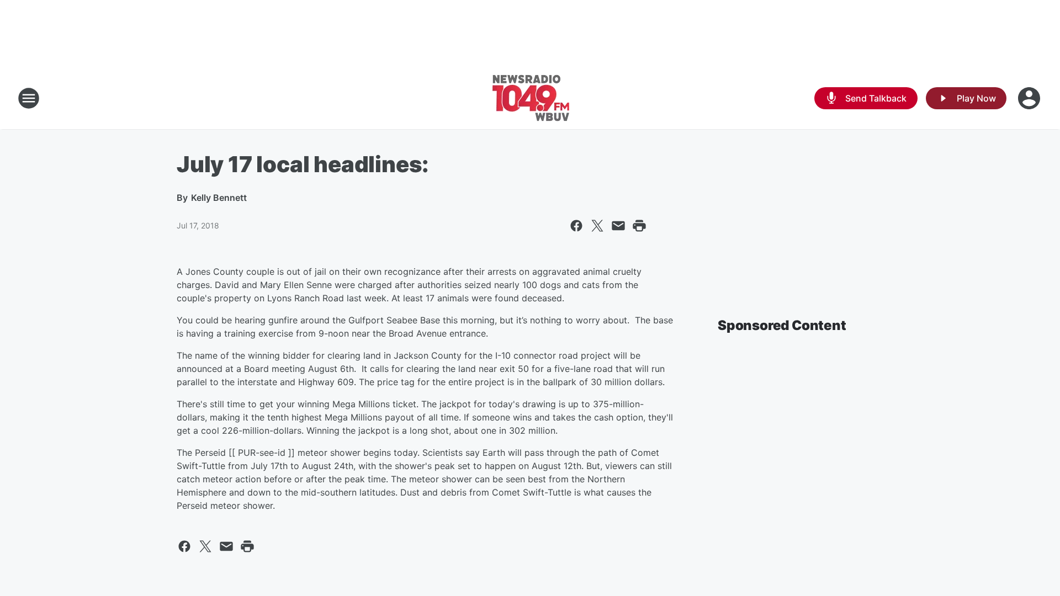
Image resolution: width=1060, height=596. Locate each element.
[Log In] (1030, 98)
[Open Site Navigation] (29, 98)
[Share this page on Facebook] (576, 225)
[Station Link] (530, 98)
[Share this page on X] (597, 225)
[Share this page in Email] (618, 225)
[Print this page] (639, 225)
